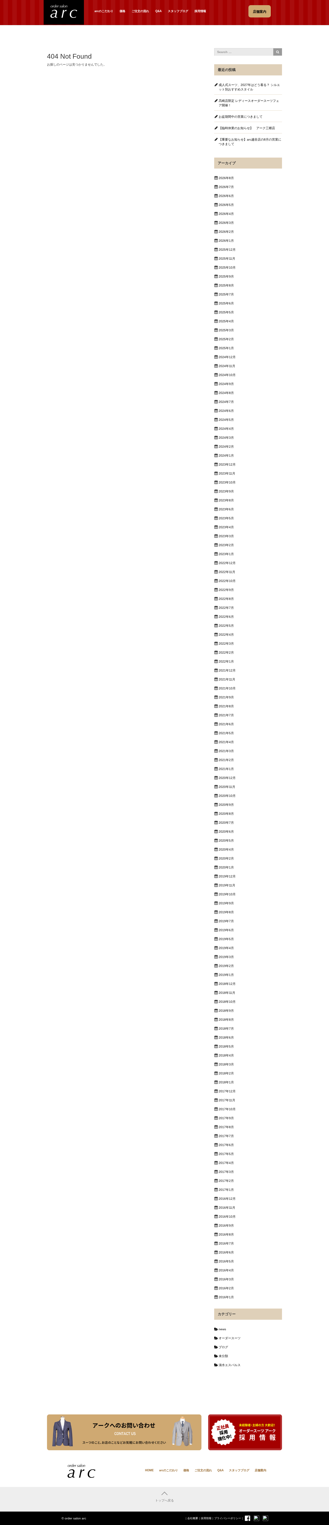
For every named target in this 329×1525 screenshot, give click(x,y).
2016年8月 (226, 1234)
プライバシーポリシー (227, 1518)
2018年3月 (226, 1064)
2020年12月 (227, 778)
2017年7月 (226, 1136)
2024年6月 (226, 411)
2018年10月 (227, 1001)
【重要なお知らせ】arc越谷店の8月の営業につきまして (250, 142)
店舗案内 (260, 1470)
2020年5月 (226, 840)
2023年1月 (226, 554)
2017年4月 (226, 1163)
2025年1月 (226, 348)
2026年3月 (226, 223)
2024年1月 (226, 455)
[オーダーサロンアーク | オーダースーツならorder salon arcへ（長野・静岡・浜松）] (64, 11)
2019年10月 (227, 894)
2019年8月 (226, 912)
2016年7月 (226, 1243)
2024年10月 (227, 375)
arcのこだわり (103, 11)
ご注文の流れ (140, 11)
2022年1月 (226, 661)
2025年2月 (226, 339)
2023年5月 (226, 518)
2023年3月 (226, 536)
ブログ (223, 1347)
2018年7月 (226, 1028)
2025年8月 (226, 285)
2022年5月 (226, 625)
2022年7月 (226, 608)
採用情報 (200, 11)
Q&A (158, 11)
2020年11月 (227, 787)
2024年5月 (226, 419)
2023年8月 (226, 500)
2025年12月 (227, 249)
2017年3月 (226, 1172)
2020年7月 (226, 822)
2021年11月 (227, 679)
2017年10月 (227, 1109)
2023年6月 (226, 509)
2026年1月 (226, 240)
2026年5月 (226, 205)
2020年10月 (227, 796)
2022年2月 (226, 652)
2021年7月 (226, 715)
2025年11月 (227, 258)
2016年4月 (226, 1270)
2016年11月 (227, 1207)
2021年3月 (226, 751)
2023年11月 (227, 473)
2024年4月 (226, 428)
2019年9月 (226, 903)
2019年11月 (227, 885)
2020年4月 (226, 849)
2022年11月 (227, 572)
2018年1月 (226, 1082)
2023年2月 (226, 545)
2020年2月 (226, 858)
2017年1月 (226, 1189)
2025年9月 (226, 276)
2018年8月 (226, 1019)
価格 (122, 11)
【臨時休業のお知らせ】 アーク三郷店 (247, 128)
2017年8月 (226, 1127)
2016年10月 (227, 1216)
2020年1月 (226, 867)
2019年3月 (226, 957)
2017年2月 (226, 1181)
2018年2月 (226, 1073)
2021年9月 (226, 697)
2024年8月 (226, 393)
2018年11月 (227, 993)
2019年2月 (226, 966)
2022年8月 (226, 599)
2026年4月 (226, 214)
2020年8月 (226, 813)
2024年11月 (227, 366)
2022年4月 (226, 634)
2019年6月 (226, 930)
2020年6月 (226, 831)
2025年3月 (226, 330)
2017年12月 (227, 1091)
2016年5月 (226, 1261)
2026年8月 (226, 178)
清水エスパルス (230, 1365)
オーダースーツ (230, 1338)
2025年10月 (227, 267)
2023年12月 (227, 464)
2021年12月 (227, 670)
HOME (149, 1470)
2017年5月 (226, 1154)
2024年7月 (226, 402)
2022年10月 (227, 581)
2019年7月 (226, 921)
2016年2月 (226, 1288)
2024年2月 (226, 446)
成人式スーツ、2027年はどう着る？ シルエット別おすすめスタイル (249, 87)
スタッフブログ (178, 11)
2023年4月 (226, 527)
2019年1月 (226, 975)
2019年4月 (226, 948)
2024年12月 (227, 357)
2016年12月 (227, 1198)
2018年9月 (226, 1010)
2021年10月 (227, 688)
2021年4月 (226, 742)
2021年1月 (226, 769)
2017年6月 (226, 1145)
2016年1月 (226, 1297)
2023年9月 (226, 491)
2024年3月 (226, 437)
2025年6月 (226, 303)
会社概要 (192, 1518)
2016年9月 (226, 1225)
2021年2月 (226, 760)
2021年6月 (226, 724)
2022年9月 (226, 590)
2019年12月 (227, 876)
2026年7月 (226, 187)
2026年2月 (226, 231)
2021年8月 (226, 706)
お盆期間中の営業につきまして (241, 116)
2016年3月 (226, 1279)
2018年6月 (226, 1037)
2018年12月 (227, 984)
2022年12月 (227, 563)
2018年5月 (226, 1046)
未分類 (223, 1356)
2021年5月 (226, 733)
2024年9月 (226, 384)
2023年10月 (227, 482)
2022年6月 (226, 616)
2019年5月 (226, 939)
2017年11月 (227, 1100)
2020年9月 (226, 804)
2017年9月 (226, 1118)
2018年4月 (226, 1055)
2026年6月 (226, 196)
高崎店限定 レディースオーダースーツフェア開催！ (249, 103)
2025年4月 (226, 321)
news (222, 1329)
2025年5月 (226, 312)
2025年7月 (226, 294)
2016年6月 (226, 1252)
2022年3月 (226, 643)
